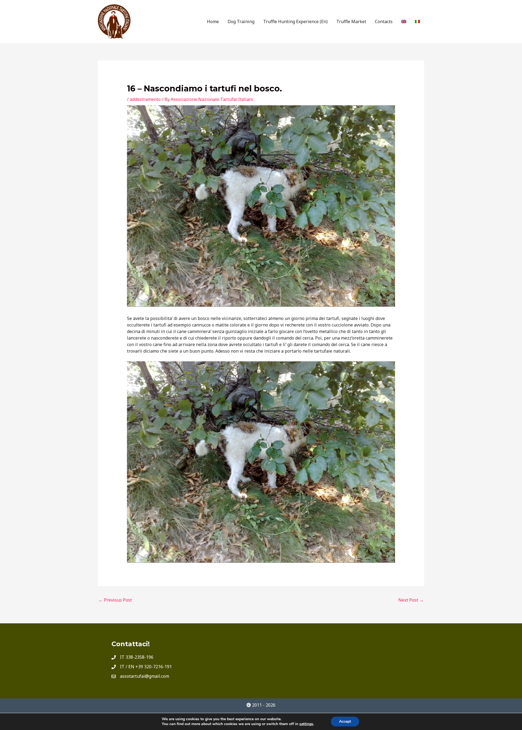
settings (306, 724)
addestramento (145, 99)
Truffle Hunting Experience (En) (295, 21)
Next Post (411, 600)
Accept (345, 721)
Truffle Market (351, 21)
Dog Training (241, 21)
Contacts (384, 21)
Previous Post (115, 600)
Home (213, 21)
